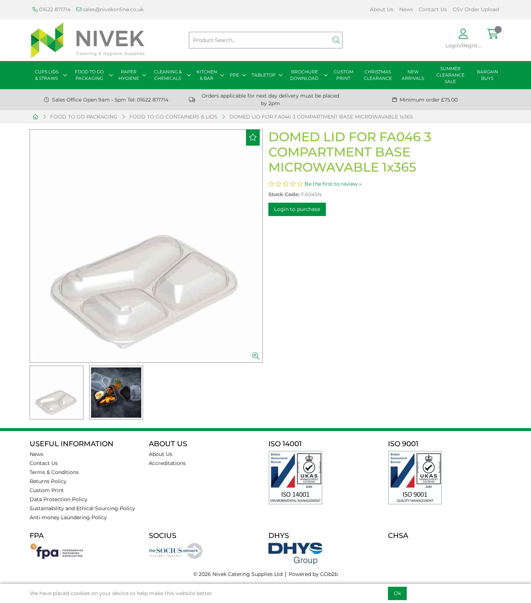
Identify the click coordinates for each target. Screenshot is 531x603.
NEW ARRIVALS (413, 75)
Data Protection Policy (58, 499)
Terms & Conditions (54, 472)
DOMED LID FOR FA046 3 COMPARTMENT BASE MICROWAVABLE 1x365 (321, 116)
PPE (234, 75)
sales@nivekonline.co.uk (112, 9)
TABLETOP (264, 75)
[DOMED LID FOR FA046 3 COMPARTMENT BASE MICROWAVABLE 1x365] (146, 246)
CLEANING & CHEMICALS (168, 75)
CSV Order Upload (476, 9)
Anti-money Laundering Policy (68, 517)
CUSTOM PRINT (343, 75)
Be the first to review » (333, 184)
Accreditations (167, 463)
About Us (381, 9)
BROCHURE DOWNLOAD (304, 75)
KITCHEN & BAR (207, 75)
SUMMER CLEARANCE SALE (450, 75)
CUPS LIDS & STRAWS (47, 75)
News (406, 9)
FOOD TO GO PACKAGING (89, 75)
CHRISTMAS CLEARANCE (378, 75)
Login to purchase (297, 209)
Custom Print (47, 490)
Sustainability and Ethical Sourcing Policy (82, 508)
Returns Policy (48, 481)
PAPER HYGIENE (128, 75)
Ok (397, 593)
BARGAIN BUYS (487, 75)
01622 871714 (54, 9)
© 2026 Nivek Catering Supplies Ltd (237, 574)
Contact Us (433, 9)
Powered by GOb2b (313, 574)
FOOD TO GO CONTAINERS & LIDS (173, 116)
